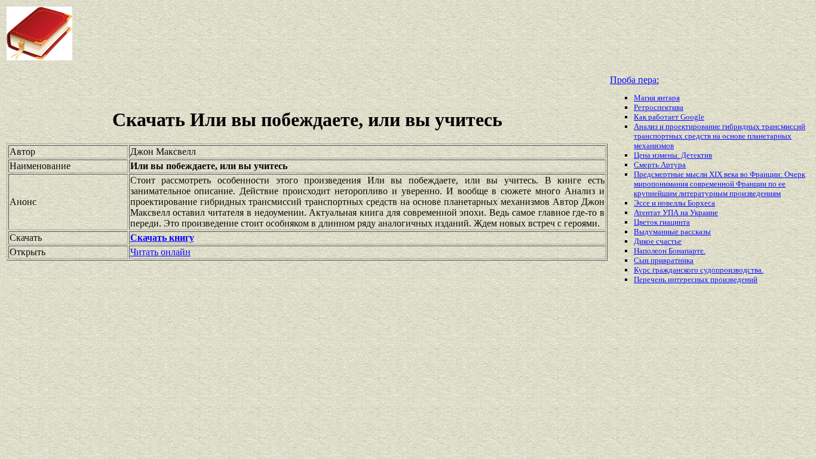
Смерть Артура (660, 164)
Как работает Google (669, 116)
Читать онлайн (160, 252)
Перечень (651, 279)
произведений (733, 279)
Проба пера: (634, 80)
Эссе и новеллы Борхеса (674, 202)
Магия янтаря (657, 97)
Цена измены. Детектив (673, 155)
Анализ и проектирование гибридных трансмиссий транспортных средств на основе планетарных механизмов (719, 136)
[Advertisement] (328, 33)
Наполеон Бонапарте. (669, 250)
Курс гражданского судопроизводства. (698, 269)
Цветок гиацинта (662, 222)
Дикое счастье (658, 241)
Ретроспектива (658, 107)
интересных (689, 279)
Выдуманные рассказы (672, 231)
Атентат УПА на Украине (676, 212)
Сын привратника (664, 260)
